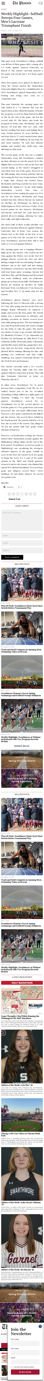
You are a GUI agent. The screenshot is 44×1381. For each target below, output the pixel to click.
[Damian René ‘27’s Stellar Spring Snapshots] (22, 778)
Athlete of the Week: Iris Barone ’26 (17, 1270)
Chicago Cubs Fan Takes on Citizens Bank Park (20, 1134)
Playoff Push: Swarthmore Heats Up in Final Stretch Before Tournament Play (21, 607)
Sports (4, 9)
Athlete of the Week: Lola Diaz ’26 (17, 1085)
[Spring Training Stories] (22, 759)
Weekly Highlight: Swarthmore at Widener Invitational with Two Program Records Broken (21, 739)
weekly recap (21, 746)
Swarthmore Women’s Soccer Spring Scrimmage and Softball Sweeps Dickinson (21, 694)
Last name (15, 1348)
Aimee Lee (18, 31)
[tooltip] (9, 494)
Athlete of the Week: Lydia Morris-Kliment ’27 (21, 1203)
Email (13, 1358)
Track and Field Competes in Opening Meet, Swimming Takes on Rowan (21, 651)
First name (15, 1339)
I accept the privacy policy (23, 1367)
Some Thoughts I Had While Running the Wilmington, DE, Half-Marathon (20, 1017)
